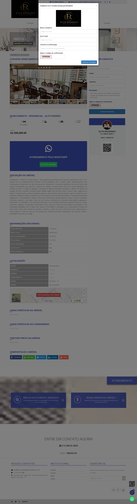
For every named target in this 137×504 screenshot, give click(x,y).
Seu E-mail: (44, 36)
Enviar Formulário (90, 62)
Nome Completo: (46, 28)
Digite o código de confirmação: (51, 53)
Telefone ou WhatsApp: (48, 45)
